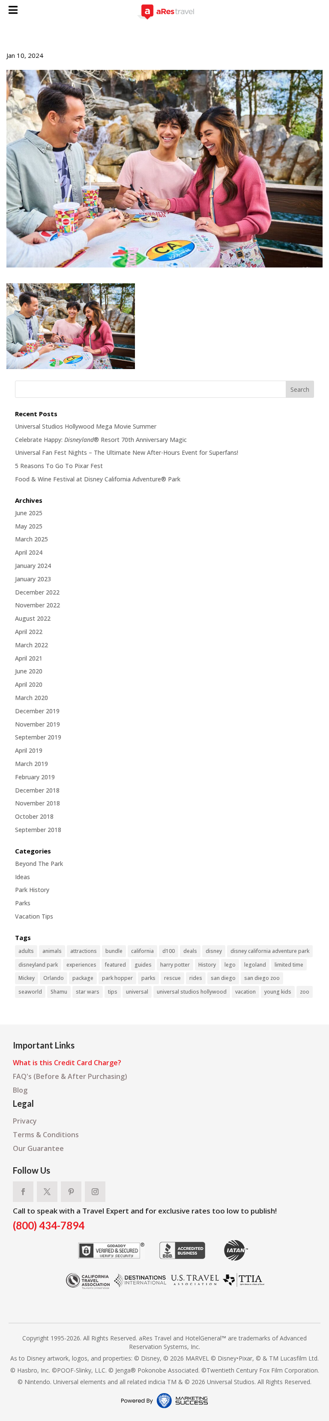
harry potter (175, 964)
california (142, 951)
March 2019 (31, 764)
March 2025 (31, 539)
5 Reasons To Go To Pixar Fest (59, 466)
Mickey (26, 978)
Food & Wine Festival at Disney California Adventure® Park (97, 479)
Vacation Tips (34, 916)
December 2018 (37, 790)
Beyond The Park (39, 863)
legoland (255, 964)
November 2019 (37, 724)
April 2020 (28, 684)
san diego (223, 978)
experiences (81, 964)
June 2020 (28, 671)
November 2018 (37, 803)
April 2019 (28, 750)
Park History (32, 890)
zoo (304, 991)
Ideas (22, 877)
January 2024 (33, 566)
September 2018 (38, 830)
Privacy (25, 1121)
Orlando (53, 978)
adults (26, 951)
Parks (22, 903)
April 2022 (28, 632)
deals (190, 951)
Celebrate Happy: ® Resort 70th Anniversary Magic (101, 440)
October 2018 (34, 816)
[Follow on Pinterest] (71, 1191)
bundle (114, 951)
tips (112, 991)
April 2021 (28, 658)
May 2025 (28, 526)
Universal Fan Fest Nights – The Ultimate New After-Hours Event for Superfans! (126, 452)
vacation (245, 991)
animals (52, 951)
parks (148, 978)
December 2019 (37, 711)
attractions (83, 951)
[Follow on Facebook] (23, 1191)
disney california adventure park (269, 951)
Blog (20, 1090)
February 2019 (35, 777)
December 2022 (37, 592)
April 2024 (28, 552)
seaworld (30, 991)
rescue (172, 978)
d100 (168, 951)
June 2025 (28, 513)
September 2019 (38, 737)
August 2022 (33, 618)
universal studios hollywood (192, 991)
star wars (87, 991)
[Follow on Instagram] (95, 1191)
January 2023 (33, 579)
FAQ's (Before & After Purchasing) (70, 1076)
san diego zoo (262, 978)
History (207, 964)
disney (214, 951)
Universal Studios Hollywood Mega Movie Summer (85, 426)
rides (195, 978)
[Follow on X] (47, 1191)
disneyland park (38, 964)
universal (137, 991)
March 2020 (31, 698)
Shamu (59, 991)
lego (230, 964)
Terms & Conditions (46, 1134)
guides (143, 964)
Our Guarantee (38, 1148)
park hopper (117, 978)
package (82, 978)
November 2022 (37, 605)
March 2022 (31, 645)
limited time (289, 964)
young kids (277, 991)
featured (115, 964)
